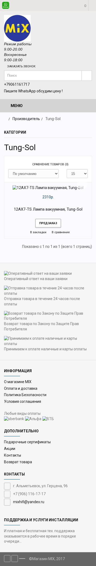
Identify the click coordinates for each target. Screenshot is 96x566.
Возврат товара (18, 462)
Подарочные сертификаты (27, 442)
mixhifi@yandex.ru (28, 502)
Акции (9, 448)
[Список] (20, 164)
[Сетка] (12, 164)
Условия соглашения (22, 401)
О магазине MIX (17, 382)
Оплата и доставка (20, 388)
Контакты (12, 455)
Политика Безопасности (25, 395)
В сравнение (60, 232)
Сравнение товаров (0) (50, 164)
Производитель (26, 119)
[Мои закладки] (76, 21)
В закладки (37, 232)
